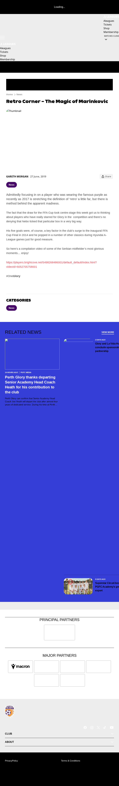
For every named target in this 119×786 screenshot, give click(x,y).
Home (9, 94)
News (19, 94)
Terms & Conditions (70, 760)
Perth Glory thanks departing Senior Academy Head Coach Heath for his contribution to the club (30, 384)
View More (107, 332)
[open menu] (2, 37)
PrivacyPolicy (11, 760)
